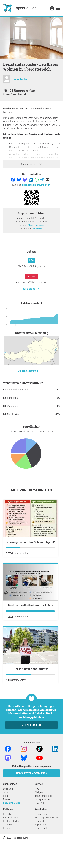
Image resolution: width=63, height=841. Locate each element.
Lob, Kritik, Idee (11, 802)
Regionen (8, 828)
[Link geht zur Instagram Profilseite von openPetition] (24, 748)
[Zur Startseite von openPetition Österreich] (20, 8)
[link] (58, 8)
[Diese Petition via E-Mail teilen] (47, 179)
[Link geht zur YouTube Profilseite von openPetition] (39, 757)
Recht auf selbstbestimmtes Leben (30, 605)
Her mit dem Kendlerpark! (30, 669)
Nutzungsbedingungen (47, 817)
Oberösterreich (36, 225)
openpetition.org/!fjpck (35, 184)
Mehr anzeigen (29, 164)
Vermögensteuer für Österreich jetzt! (31, 542)
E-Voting (39, 802)
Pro (31, 260)
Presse (6, 799)
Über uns (8, 788)
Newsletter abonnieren (31, 773)
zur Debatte (29, 289)
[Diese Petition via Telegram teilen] (42, 179)
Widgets (39, 792)
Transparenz (41, 814)
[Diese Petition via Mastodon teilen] (25, 179)
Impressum (41, 824)
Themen (7, 824)
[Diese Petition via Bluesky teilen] (19, 179)
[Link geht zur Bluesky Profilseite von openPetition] (24, 757)
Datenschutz (41, 821)
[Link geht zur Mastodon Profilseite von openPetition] (8, 757)
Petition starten (11, 821)
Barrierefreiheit (42, 828)
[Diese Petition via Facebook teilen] (13, 179)
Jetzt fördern (31, 725)
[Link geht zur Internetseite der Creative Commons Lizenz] (5, 837)
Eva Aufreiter (20, 79)
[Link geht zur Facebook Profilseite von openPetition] (8, 748)
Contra (31, 276)
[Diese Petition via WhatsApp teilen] (37, 179)
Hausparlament (43, 799)
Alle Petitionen (11, 817)
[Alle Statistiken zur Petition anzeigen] (31, 364)
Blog (5, 795)
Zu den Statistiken (28, 370)
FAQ (37, 788)
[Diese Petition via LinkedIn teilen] (31, 179)
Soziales (37, 228)
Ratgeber (8, 814)
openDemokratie (43, 795)
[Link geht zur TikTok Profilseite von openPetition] (39, 748)
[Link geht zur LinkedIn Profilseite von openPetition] (55, 748)
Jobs (5, 792)
